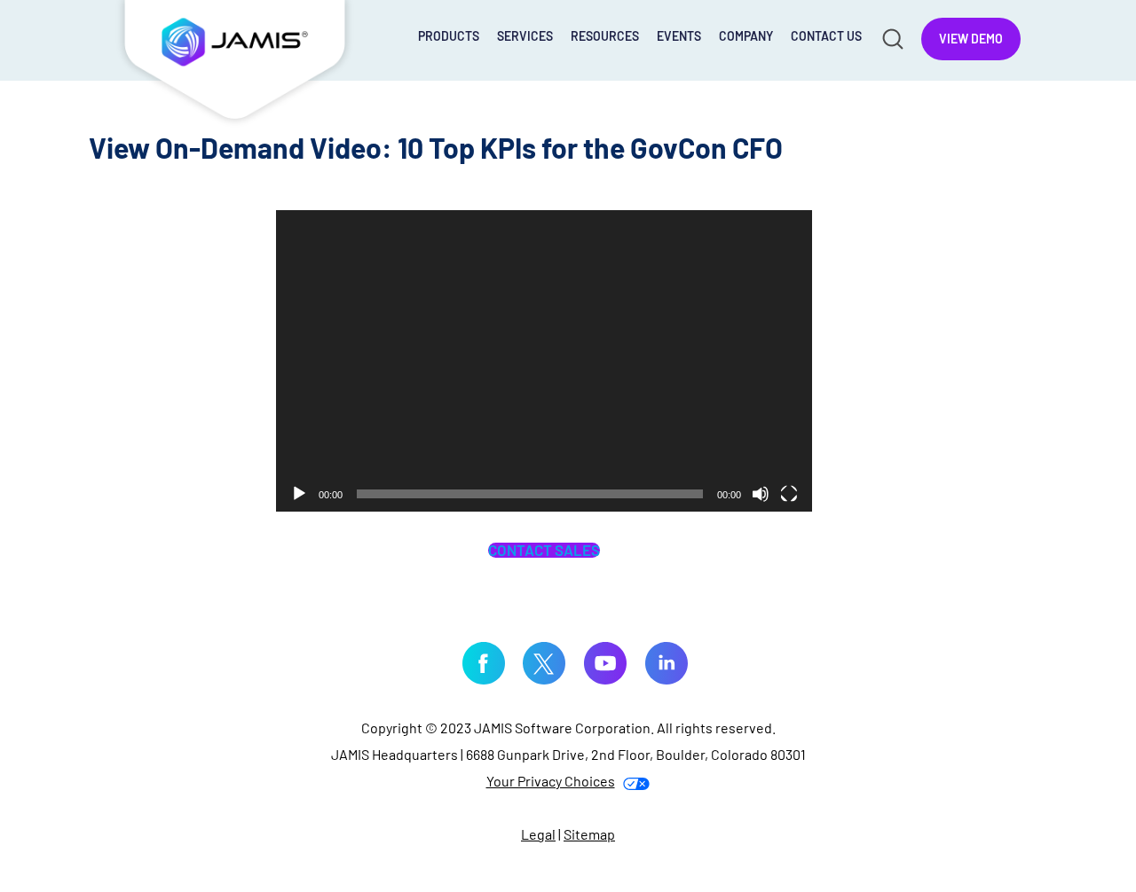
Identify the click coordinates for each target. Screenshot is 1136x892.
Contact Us (826, 35)
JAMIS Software (235, 64)
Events (679, 35)
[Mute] (760, 494)
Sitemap (589, 833)
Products (448, 35)
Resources (605, 35)
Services (525, 35)
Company (746, 35)
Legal (538, 833)
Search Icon (891, 38)
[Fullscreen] (789, 494)
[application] (544, 361)
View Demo (971, 38)
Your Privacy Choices (550, 780)
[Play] (299, 494)
